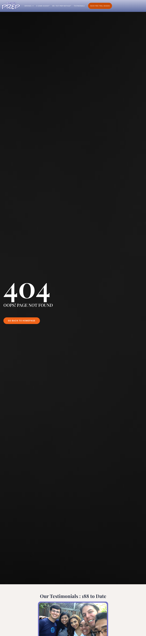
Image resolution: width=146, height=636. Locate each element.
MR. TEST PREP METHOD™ (61, 6)
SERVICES (27, 6)
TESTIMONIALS (79, 6)
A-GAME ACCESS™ (43, 6)
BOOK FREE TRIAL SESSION (100, 6)
